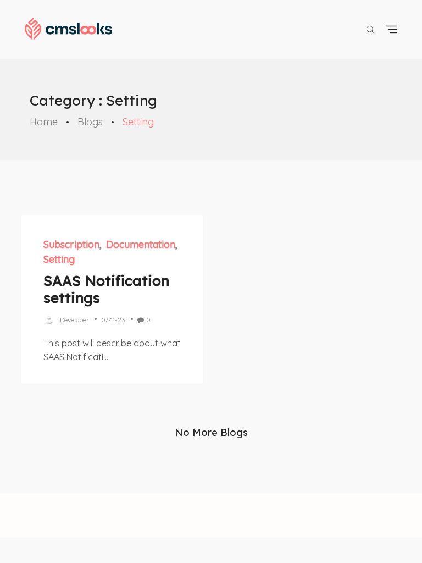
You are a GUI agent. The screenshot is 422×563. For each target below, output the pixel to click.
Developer (74, 320)
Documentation (140, 244)
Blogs (90, 121)
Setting (59, 259)
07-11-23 (113, 320)
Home (44, 121)
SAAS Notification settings (106, 289)
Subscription (71, 244)
